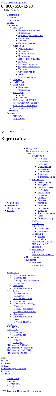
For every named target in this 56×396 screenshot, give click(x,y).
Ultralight (22, 97)
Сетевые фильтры (27, 77)
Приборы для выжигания (30, 35)
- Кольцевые (19, 296)
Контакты (11, 113)
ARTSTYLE (18, 46)
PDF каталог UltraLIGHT (25, 105)
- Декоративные (20, 293)
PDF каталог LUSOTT (24, 108)
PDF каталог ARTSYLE (24, 100)
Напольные (24, 87)
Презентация (13, 110)
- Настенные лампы (22, 298)
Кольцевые (23, 51)
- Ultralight (17, 342)
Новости (11, 381)
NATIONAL (18, 82)
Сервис (10, 22)
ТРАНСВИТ (19, 27)
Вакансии (11, 17)
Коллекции (18, 92)
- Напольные (19, 332)
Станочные (23, 38)
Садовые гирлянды (27, 64)
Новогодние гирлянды (29, 59)
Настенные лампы (27, 53)
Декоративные (25, 48)
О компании (13, 15)
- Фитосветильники (22, 288)
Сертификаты (13, 383)
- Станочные (19, 283)
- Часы (16, 319)
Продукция (12, 25)
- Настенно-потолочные (24, 275)
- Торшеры (18, 285)
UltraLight (5, 371)
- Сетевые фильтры (22, 322)
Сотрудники (19, 118)
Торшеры (22, 40)
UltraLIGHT (18, 84)
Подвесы (22, 61)
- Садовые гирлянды (23, 309)
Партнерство (13, 20)
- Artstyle (17, 340)
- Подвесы (18, 306)
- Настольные (19, 278)
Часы (20, 74)
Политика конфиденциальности (13, 368)
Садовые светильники (29, 66)
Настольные (24, 33)
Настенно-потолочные (29, 30)
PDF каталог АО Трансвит (26, 103)
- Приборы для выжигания (26, 280)
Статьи (10, 386)
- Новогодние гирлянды (24, 303)
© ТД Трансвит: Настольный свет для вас (21, 391)
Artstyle (21, 95)
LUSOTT (17, 79)
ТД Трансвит (6, 366)
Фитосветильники (27, 43)
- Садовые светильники (24, 311)
